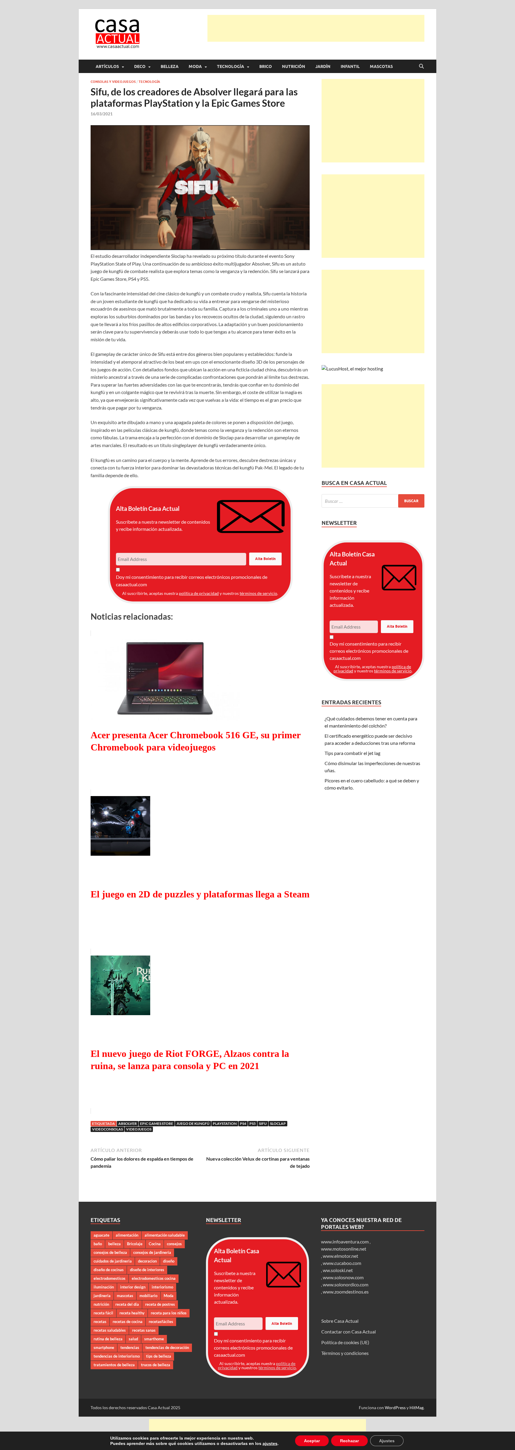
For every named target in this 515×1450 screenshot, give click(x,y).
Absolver (127, 1123)
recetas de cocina (127, 1321)
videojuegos (138, 1129)
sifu (263, 1123)
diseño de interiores (147, 1269)
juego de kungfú (193, 1123)
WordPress (395, 1407)
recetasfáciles (161, 1321)
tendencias (129, 1347)
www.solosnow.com (343, 1277)
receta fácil (103, 1313)
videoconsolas (107, 1129)
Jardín (323, 66)
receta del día (127, 1304)
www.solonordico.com (345, 1284)
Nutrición (293, 66)
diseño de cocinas (109, 1269)
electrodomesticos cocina (154, 1278)
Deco (139, 66)
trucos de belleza (155, 1364)
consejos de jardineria (152, 1252)
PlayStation (225, 1123)
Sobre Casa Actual (340, 1321)
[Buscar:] (373, 501)
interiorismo (162, 1287)
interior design (132, 1287)
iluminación (104, 1287)
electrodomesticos (109, 1278)
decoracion (147, 1261)
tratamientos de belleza (114, 1364)
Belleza (170, 66)
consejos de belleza (110, 1252)
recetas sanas (144, 1330)
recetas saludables (110, 1330)
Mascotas (381, 66)
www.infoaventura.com (345, 1241)
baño (98, 1243)
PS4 (243, 1123)
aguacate (101, 1235)
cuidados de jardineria (113, 1261)
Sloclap (278, 1123)
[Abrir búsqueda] (421, 66)
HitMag (416, 1407)
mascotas (125, 1295)
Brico (265, 66)
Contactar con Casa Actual (348, 1331)
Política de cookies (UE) (345, 1342)
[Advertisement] (315, 28)
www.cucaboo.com (342, 1263)
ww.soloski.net (338, 1270)
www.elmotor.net (340, 1256)
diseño (168, 1261)
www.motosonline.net (343, 1249)
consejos (174, 1243)
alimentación (127, 1235)
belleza (114, 1243)
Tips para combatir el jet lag (352, 753)
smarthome (154, 1338)
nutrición (101, 1304)
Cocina (155, 1243)
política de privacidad (199, 593)
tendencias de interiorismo (117, 1356)
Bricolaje (134, 1243)
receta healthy (132, 1313)
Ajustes (380, 1440)
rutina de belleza (108, 1338)
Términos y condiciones (345, 1353)
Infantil (350, 66)
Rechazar (343, 1440)
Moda (195, 66)
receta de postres (160, 1304)
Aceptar (306, 1440)
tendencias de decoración (167, 1347)
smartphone (104, 1347)
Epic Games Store (156, 1123)
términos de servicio (258, 593)
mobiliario (148, 1295)
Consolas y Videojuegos (113, 82)
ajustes (266, 1443)
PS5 (252, 1123)
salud (133, 1338)
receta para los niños (169, 1313)
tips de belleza (158, 1356)
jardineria (102, 1295)
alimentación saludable (165, 1235)
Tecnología (230, 66)
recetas (100, 1321)
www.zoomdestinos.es (346, 1291)
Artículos (107, 66)
